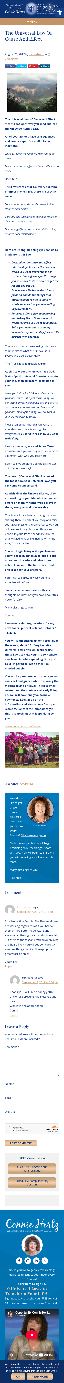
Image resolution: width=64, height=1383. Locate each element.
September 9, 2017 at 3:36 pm (40, 982)
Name (9, 1084)
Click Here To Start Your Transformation (32, 1168)
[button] (59, 12)
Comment (12, 1047)
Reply (8, 966)
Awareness (26, 783)
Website (10, 1111)
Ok (18, 1376)
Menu (34, 21)
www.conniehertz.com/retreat (23, 726)
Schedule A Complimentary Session (32, 1182)
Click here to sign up (33, 835)
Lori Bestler (24, 907)
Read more (40, 1376)
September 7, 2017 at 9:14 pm (35, 912)
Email (9, 1097)
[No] (60, 1371)
